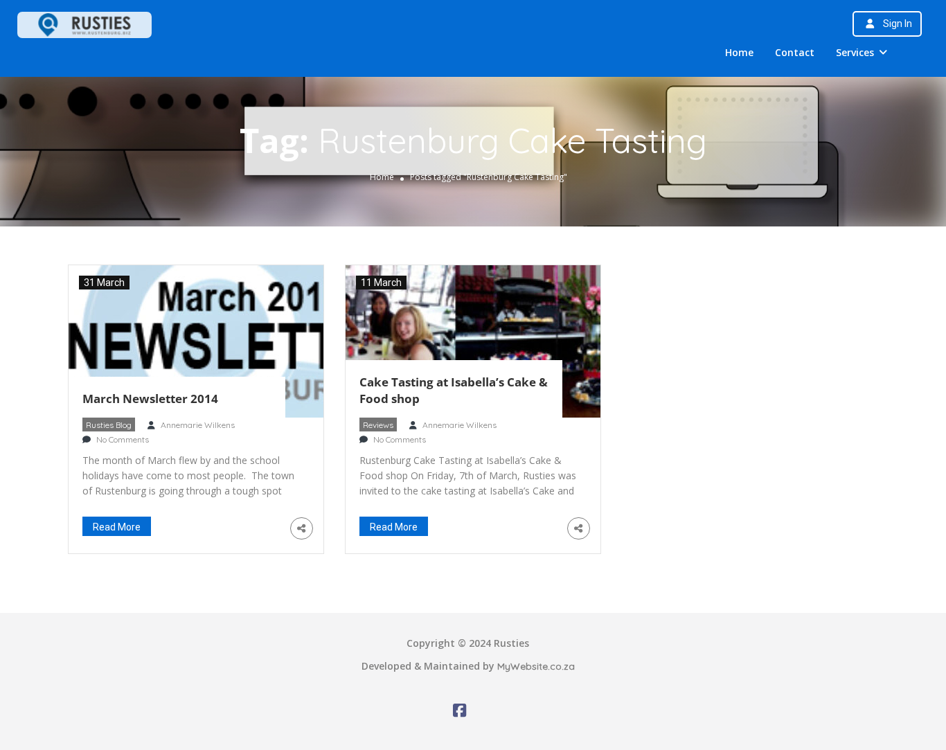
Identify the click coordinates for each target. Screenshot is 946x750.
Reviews (378, 425)
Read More (117, 527)
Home (739, 52)
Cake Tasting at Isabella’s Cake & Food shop (453, 390)
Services (855, 52)
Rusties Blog (109, 425)
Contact (794, 52)
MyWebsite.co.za (536, 666)
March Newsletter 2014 (150, 399)
